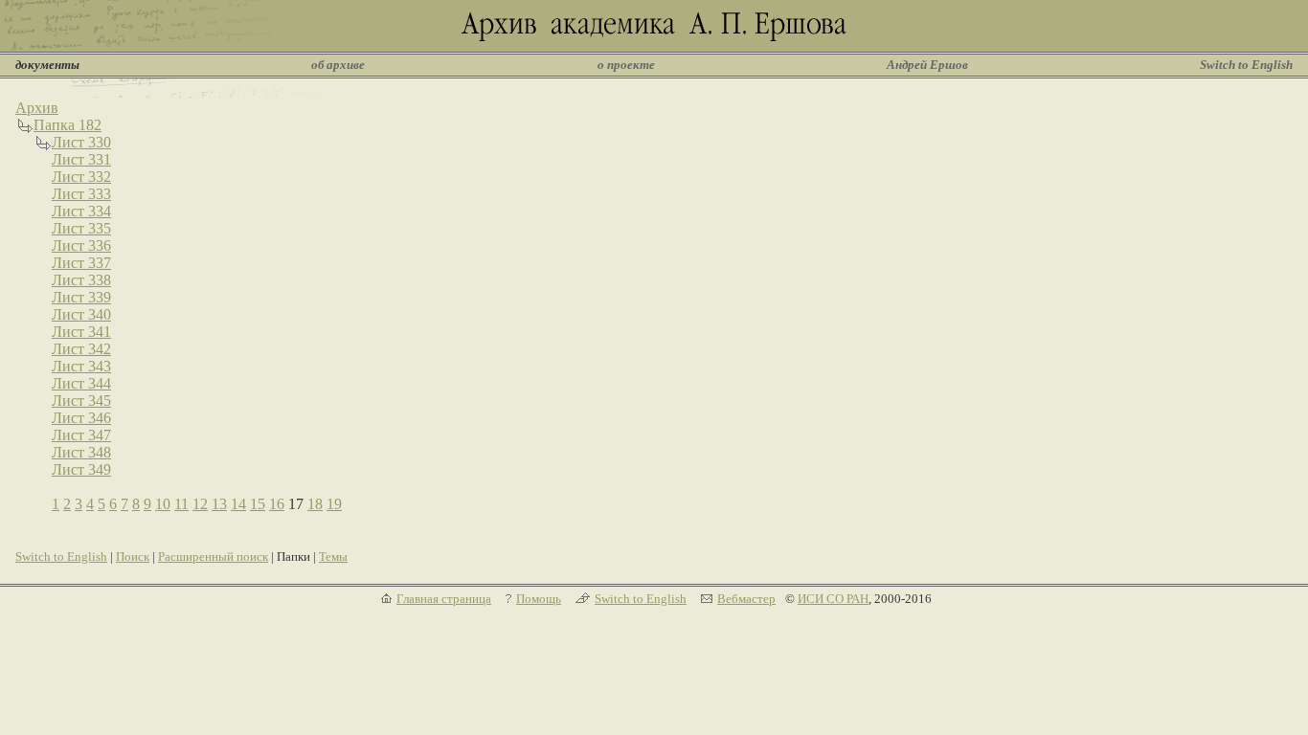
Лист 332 (81, 176)
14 (238, 504)
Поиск (132, 556)
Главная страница (443, 598)
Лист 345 (81, 400)
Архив (36, 108)
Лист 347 (81, 435)
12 (200, 504)
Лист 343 (81, 366)
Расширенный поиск (213, 556)
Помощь (538, 598)
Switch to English (1246, 64)
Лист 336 (81, 245)
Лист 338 (81, 280)
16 (276, 504)
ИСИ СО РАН (833, 598)
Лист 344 (81, 383)
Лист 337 (81, 263)
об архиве (338, 64)
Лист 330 (81, 142)
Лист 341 (81, 331)
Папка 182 (67, 125)
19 (334, 504)
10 (162, 504)
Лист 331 (81, 159)
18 (315, 504)
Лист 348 (81, 452)
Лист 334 (81, 211)
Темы (333, 556)
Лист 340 (81, 314)
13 (219, 504)
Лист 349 (81, 469)
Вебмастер (746, 598)
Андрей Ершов (927, 64)
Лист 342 (81, 349)
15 (257, 504)
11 (181, 504)
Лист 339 (81, 297)
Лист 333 (81, 194)
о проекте (626, 64)
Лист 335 (81, 228)
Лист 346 (81, 418)
